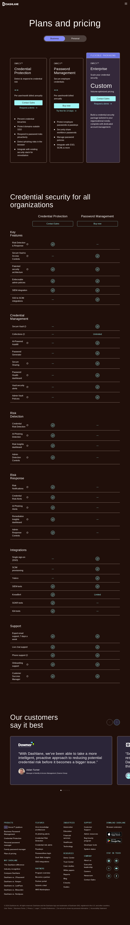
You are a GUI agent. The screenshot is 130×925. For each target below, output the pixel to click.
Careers (87, 871)
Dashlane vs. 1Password (14, 877)
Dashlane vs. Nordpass (13, 894)
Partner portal (41, 881)
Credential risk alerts (43, 845)
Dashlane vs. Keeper (12, 881)
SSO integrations (42, 862)
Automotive (68, 827)
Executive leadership (88, 865)
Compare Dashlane (12, 873)
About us (87, 860)
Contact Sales (89, 880)
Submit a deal (41, 885)
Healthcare (67, 842)
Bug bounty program (88, 839)
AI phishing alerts (42, 834)
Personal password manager (12, 843)
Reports (66, 874)
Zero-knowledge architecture (42, 828)
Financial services (67, 836)
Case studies (68, 866)
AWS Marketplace (42, 890)
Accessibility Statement (99, 908)
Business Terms (19, 908)
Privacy (30, 908)
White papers (68, 870)
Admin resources (91, 834)
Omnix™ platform (13, 827)
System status (90, 849)
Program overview (42, 873)
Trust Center (68, 862)
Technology (68, 846)
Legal (37, 908)
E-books (66, 883)
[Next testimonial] (117, 722)
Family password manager (15, 849)
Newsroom (88, 876)
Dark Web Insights (42, 857)
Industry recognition (12, 869)
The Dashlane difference (14, 865)
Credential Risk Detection (41, 839)
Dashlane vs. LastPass (13, 886)
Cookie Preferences (48, 908)
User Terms (8, 908)
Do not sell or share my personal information (72, 908)
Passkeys (39, 849)
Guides (66, 887)
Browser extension (114, 827)
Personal (75, 38)
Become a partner (42, 877)
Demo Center (69, 858)
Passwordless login (43, 853)
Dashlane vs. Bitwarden (13, 890)
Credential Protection (12, 838)
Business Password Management (12, 832)
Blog (65, 879)
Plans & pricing (10, 853)
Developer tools (90, 845)
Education (67, 831)
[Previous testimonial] (110, 722)
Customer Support (88, 828)
